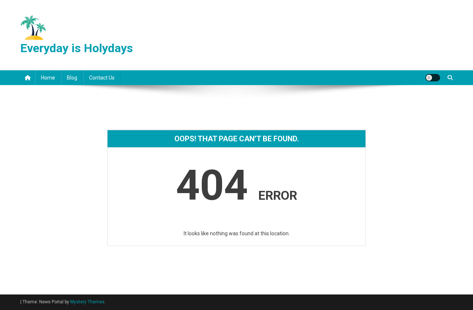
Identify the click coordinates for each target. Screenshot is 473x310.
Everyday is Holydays (76, 48)
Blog (72, 78)
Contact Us (102, 78)
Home (48, 78)
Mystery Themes (87, 301)
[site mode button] (432, 77)
